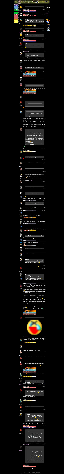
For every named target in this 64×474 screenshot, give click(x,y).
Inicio (14, 4)
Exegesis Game (15, 12)
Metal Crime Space (20, 32)
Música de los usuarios (23, 4)
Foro (20, 4)
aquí (37, 242)
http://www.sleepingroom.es (26, 51)
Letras (14, 21)
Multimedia (15, 10)
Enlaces (15, 8)
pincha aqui (32, 180)
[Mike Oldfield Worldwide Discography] (48, 7)
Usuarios (15, 16)
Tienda (14, 17)
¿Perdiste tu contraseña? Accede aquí (47, 13)
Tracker (15, 13)
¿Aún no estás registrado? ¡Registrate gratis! (48, 11)
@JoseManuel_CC (26, 108)
